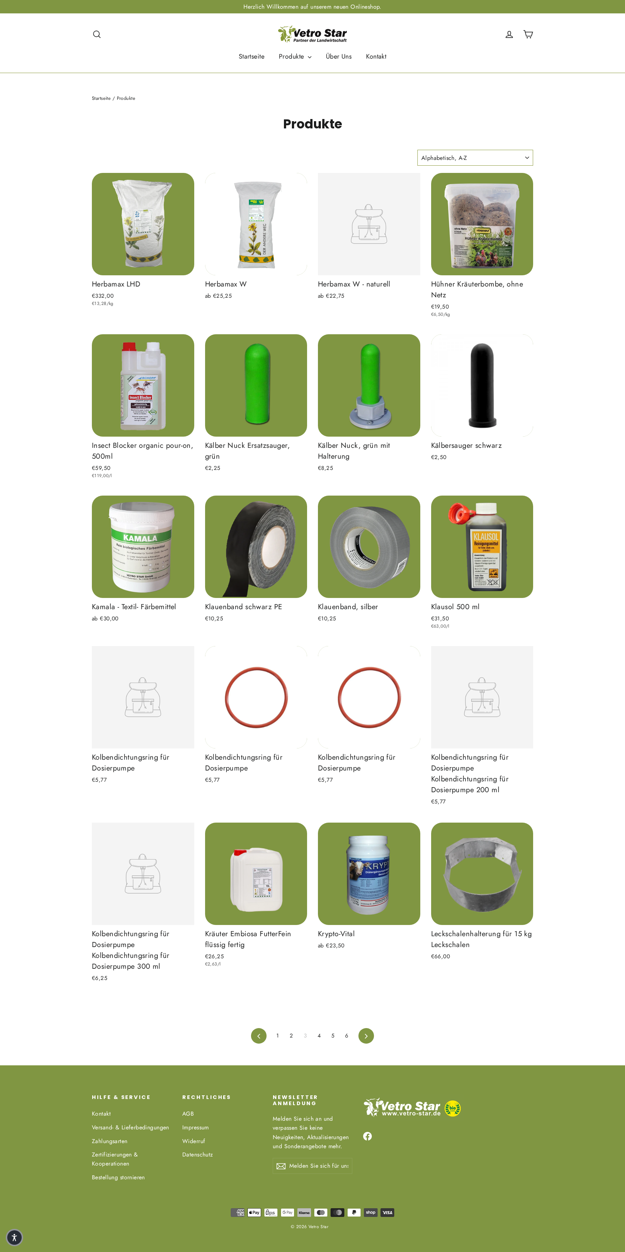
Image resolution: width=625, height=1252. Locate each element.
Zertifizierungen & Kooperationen (115, 1159)
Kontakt (376, 56)
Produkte (292, 56)
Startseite (251, 56)
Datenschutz (197, 1154)
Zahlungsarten (110, 1141)
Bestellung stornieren (118, 1177)
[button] (14, 1237)
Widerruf (193, 1141)
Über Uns (339, 56)
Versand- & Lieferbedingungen (130, 1127)
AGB (188, 1113)
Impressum (195, 1127)
